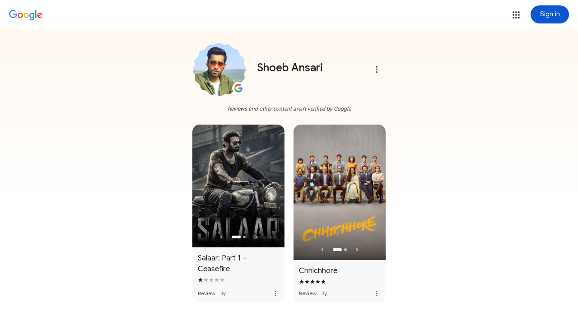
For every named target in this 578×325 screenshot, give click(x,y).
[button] (516, 15)
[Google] (25, 15)
